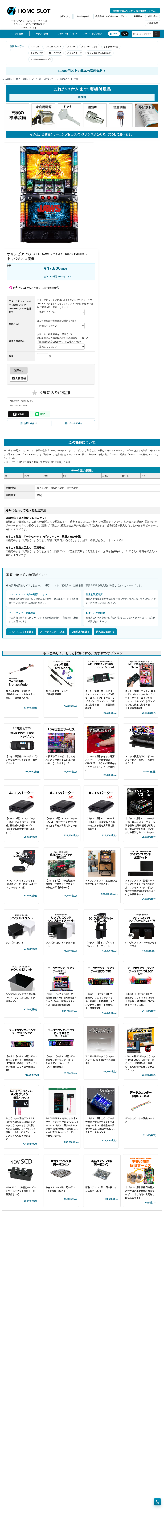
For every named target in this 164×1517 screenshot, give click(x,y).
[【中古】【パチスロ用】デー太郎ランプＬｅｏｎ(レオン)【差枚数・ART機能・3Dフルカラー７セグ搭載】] (140, 977)
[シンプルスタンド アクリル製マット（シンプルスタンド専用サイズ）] (21, 977)
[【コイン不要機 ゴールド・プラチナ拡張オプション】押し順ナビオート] (22, 739)
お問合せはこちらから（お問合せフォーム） (135, 10)
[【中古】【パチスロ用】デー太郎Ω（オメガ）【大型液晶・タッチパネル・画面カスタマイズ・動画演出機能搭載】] (61, 977)
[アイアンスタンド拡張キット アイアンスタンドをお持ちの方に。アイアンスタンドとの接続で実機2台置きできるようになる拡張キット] (140, 863)
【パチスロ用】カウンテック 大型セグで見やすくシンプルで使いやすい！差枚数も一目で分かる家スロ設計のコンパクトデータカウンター (100, 1125)
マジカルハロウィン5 (40, 59)
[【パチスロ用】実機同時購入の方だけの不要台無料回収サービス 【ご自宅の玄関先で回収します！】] (140, 1170)
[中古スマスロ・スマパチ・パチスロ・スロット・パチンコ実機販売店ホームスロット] (30, 11)
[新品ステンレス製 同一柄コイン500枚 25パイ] (102, 1170)
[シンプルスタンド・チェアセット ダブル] (141, 925)
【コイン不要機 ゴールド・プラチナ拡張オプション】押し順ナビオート (22, 760)
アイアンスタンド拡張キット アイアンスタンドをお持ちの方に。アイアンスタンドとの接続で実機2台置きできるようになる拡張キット (141, 887)
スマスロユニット (53, 46)
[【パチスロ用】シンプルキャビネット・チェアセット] (101, 925)
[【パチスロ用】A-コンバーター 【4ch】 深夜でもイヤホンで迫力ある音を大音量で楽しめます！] (62, 801)
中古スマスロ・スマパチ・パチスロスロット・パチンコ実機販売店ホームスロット (29, 24)
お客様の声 (152, 23)
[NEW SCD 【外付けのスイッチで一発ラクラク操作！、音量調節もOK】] (21, 1170)
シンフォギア (37, 53)
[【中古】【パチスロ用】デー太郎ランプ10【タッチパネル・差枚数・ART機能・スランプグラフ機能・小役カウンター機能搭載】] (101, 977)
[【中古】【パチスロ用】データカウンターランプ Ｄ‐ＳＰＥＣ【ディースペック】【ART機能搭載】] (61, 1039)
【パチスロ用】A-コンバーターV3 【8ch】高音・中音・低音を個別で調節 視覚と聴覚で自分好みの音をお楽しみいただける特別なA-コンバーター (140, 825)
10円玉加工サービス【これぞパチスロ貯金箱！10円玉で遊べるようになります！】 (60, 760)
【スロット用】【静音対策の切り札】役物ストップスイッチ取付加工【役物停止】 (60, 884)
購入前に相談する (105, 631)
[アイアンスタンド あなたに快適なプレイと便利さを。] (102, 863)
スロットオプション (67, 33)
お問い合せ (152, 16)
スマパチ (71, 46)
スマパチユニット (89, 46)
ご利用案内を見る (81, 631)
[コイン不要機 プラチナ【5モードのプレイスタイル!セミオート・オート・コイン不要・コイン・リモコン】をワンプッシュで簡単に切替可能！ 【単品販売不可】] (140, 673)
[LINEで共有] (40, 414)
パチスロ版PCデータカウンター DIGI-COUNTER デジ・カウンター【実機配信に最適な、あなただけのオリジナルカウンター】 (140, 1063)
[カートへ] (157, 1501)
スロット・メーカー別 (32, 79)
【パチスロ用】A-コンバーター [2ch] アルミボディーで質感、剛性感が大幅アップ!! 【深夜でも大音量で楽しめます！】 (20, 825)
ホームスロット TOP (11, 79)
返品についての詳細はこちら (21, 401)
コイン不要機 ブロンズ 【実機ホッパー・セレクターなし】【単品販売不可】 (20, 694)
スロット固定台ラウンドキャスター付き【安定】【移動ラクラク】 (139, 760)
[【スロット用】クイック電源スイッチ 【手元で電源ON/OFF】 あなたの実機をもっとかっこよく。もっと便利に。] (101, 739)
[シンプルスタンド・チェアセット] (61, 925)
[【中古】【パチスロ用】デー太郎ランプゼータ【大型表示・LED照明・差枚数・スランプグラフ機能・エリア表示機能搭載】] (22, 1039)
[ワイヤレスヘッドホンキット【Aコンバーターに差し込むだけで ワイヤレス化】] (21, 863)
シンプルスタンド (16, 942)
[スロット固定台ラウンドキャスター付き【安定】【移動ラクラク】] (140, 739)
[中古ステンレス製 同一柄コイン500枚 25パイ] (61, 1170)
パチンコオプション (92, 33)
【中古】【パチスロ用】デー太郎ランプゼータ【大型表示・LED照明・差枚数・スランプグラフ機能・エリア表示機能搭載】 (21, 1063)
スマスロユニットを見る (21, 631)
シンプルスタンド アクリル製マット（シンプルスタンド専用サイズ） (21, 997)
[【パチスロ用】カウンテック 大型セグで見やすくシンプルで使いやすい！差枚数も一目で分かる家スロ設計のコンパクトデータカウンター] (101, 1101)
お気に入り (65, 16)
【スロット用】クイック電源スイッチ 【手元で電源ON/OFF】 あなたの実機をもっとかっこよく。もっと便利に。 (100, 763)
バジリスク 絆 (74, 53)
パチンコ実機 (42, 33)
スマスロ (35, 46)
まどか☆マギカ (111, 46)
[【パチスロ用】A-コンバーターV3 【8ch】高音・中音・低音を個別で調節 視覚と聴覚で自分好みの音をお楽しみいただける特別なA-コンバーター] (140, 801)
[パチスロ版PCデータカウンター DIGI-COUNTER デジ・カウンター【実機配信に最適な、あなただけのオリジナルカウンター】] (140, 1039)
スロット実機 (17, 33)
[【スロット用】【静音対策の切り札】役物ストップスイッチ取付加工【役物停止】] (61, 863)
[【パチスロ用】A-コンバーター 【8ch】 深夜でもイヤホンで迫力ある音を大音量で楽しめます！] (101, 801)
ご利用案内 (137, 16)
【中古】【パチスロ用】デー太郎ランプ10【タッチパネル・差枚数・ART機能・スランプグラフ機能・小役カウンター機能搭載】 (100, 1001)
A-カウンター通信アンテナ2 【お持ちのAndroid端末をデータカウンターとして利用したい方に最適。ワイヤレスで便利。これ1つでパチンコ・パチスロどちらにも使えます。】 (21, 1128)
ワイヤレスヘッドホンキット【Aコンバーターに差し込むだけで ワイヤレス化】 (21, 884)
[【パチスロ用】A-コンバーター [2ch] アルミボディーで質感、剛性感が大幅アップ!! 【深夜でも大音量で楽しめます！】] (21, 801)
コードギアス (55, 53)
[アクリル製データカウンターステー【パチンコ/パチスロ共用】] (101, 1039)
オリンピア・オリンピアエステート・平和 (61, 79)
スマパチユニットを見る (52, 631)
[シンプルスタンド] (21, 925)
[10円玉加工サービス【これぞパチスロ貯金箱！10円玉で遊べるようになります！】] (61, 739)
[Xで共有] (18, 414)
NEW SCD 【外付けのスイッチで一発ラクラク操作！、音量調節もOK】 (21, 1191)
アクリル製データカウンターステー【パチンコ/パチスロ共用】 (100, 1059)
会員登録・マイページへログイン (111, 16)
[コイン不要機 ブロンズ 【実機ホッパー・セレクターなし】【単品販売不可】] (21, 673)
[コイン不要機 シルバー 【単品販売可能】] (61, 673)
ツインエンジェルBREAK (99, 53)
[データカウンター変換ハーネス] (140, 1101)
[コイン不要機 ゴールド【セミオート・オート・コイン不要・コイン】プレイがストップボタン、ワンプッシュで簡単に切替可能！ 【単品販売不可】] (101, 673)
